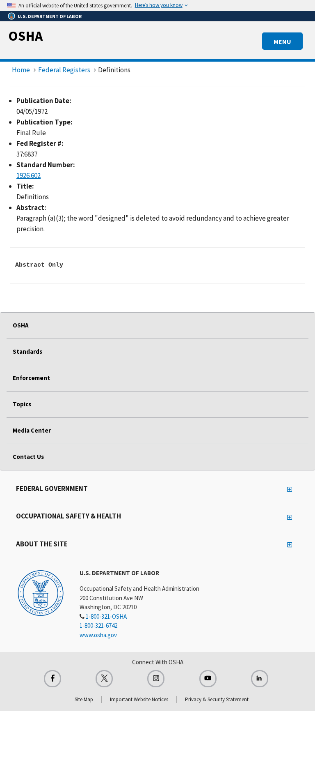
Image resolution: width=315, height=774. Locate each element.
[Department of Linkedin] (259, 678)
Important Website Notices (139, 699)
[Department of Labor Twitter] (104, 678)
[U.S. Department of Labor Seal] (40, 592)
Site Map (84, 699)
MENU (282, 41)
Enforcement (31, 378)
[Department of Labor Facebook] (52, 678)
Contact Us (28, 457)
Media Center (32, 430)
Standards (27, 351)
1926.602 (28, 175)
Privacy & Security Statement (217, 699)
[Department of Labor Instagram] (155, 678)
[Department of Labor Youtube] (208, 678)
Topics (22, 404)
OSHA (25, 35)
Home (21, 69)
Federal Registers (64, 69)
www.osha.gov (98, 635)
